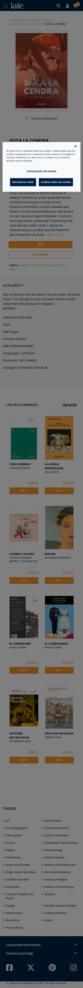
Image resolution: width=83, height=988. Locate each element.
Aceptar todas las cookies (56, 182)
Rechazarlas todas (23, 182)
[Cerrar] (75, 146)
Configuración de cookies (41, 171)
